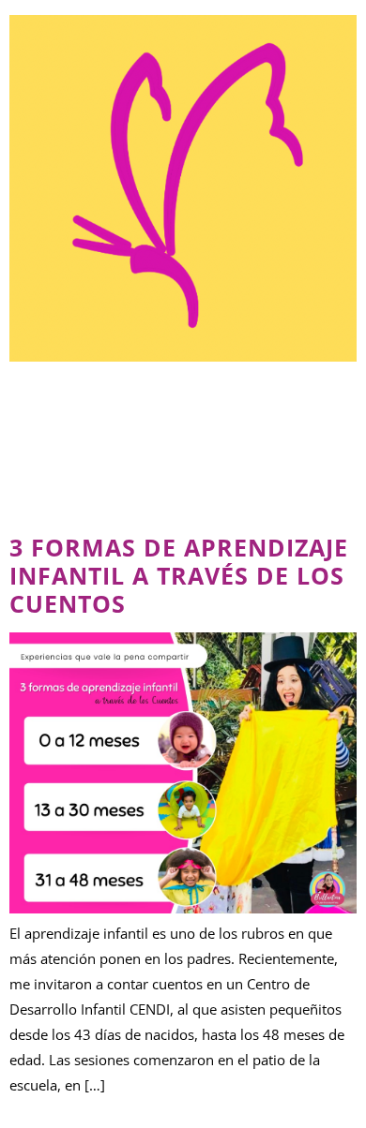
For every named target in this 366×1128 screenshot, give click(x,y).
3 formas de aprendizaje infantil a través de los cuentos (178, 575)
